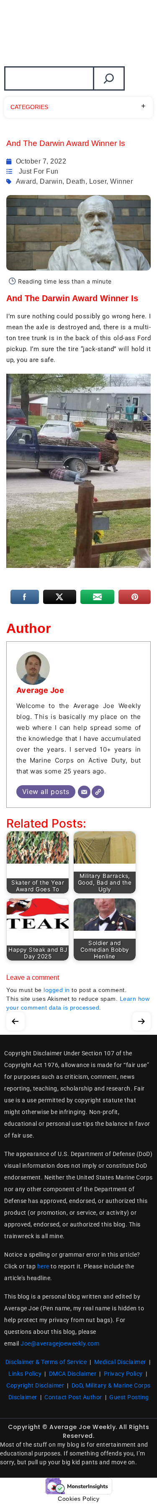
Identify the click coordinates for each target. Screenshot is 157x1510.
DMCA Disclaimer (73, 1373)
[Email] (84, 792)
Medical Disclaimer (120, 1362)
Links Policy (24, 1373)
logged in (57, 990)
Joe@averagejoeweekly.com (60, 1343)
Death (75, 181)
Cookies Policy (78, 1498)
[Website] (98, 792)
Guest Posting (129, 1397)
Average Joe (40, 690)
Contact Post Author (73, 1397)
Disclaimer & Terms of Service (46, 1362)
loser (98, 181)
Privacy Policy (123, 1373)
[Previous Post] (15, 1019)
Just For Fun (39, 171)
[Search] (109, 78)
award (26, 181)
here (43, 1266)
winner (121, 181)
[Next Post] (141, 1019)
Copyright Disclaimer (35, 1385)
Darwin (51, 181)
